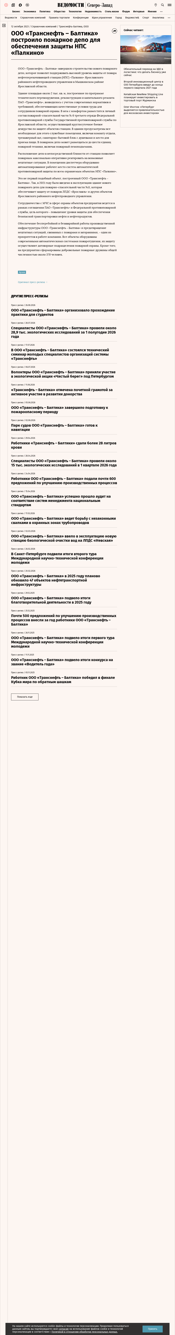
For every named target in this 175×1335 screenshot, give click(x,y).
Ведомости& (132, 17)
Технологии (75, 11)
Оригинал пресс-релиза (32, 282)
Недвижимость (93, 11)
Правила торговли (59, 17)
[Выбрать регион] (155, 5)
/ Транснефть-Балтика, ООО (73, 26)
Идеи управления (102, 17)
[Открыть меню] (169, 5)
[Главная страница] (71, 5)
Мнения (152, 11)
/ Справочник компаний (43, 26)
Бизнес (16, 11)
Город (118, 17)
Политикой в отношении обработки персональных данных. (84, 1331)
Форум (126, 11)
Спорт (146, 17)
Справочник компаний (32, 17)
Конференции (81, 17)
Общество (59, 11)
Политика (44, 11)
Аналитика (158, 17)
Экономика (30, 11)
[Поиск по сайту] (162, 5)
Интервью (138, 11)
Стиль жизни (112, 11)
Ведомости (11, 17)
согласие (64, 1328)
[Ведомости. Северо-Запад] (99, 5)
